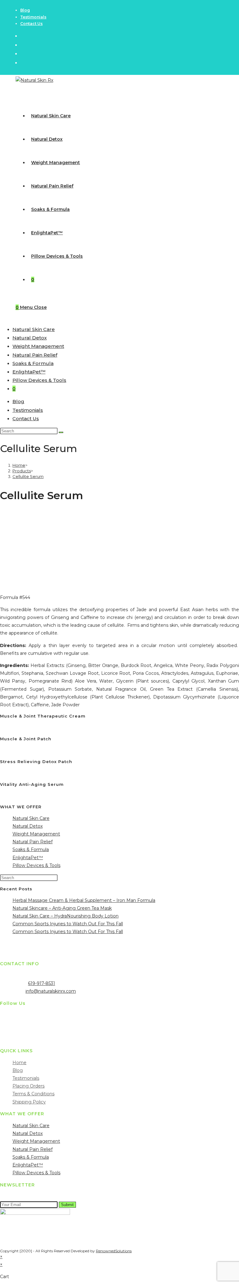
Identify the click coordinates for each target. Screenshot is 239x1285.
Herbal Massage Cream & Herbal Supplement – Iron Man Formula (83, 900)
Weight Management (38, 346)
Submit (67, 1204)
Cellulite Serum (28, 476)
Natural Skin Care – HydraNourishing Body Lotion (65, 916)
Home (19, 1062)
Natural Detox (29, 338)
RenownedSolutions (114, 1250)
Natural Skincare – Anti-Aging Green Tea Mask (62, 908)
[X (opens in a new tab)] (22, 36)
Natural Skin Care (33, 329)
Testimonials (33, 17)
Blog (25, 10)
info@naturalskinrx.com (51, 991)
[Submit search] (61, 432)
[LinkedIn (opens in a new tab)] (22, 53)
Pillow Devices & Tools (39, 380)
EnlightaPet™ (28, 372)
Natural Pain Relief (34, 355)
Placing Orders (28, 1086)
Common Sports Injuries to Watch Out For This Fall (67, 924)
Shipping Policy (29, 1102)
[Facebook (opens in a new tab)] (22, 45)
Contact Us (31, 23)
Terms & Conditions (33, 1094)
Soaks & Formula (33, 363)
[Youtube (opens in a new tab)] (22, 63)
